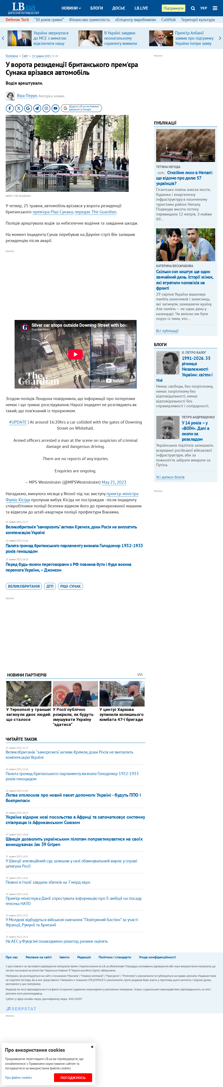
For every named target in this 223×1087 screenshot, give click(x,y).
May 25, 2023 (114, 482)
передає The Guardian (95, 212)
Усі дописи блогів (170, 477)
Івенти (64, 957)
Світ (25, 56)
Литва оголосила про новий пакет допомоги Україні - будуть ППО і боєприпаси (73, 797)
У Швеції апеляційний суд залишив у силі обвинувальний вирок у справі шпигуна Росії (71, 863)
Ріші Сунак (70, 586)
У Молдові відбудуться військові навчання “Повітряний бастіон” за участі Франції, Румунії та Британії (72, 922)
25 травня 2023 (41, 56)
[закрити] (92, 1046)
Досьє (118, 8)
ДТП (50, 586)
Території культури (198, 19)
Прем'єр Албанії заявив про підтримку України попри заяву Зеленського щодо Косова (194, 43)
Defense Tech (17, 19)
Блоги (96, 8)
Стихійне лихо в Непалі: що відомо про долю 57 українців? (184, 178)
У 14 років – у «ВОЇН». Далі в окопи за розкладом (195, 431)
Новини (70, 8)
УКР (203, 8)
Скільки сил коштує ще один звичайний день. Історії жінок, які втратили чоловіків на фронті (184, 280)
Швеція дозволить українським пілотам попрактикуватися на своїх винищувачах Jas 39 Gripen (74, 841)
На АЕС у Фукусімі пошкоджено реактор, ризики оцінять (57, 941)
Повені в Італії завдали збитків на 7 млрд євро (48, 882)
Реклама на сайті (39, 957)
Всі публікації (167, 330)
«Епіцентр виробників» (135, 19)
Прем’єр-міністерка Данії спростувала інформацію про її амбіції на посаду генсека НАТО (73, 900)
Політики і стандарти (115, 957)
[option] (41, 38)
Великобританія (24, 586)
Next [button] (220, 38)
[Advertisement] (75, 284)
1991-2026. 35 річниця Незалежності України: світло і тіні (184, 369)
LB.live (141, 8)
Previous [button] (3, 38)
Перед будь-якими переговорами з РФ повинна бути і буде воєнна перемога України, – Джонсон (68, 567)
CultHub (168, 19)
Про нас (12, 957)
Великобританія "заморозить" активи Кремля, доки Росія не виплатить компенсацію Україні (71, 529)
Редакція (84, 957)
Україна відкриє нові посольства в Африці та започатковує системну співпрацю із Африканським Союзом (75, 819)
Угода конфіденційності (157, 957)
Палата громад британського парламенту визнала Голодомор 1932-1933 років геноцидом (74, 548)
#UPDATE (18, 422)
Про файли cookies (18, 1077)
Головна (12, 56)
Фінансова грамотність (89, 19)
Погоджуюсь (73, 1078)
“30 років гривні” (49, 19)
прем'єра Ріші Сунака (53, 212)
